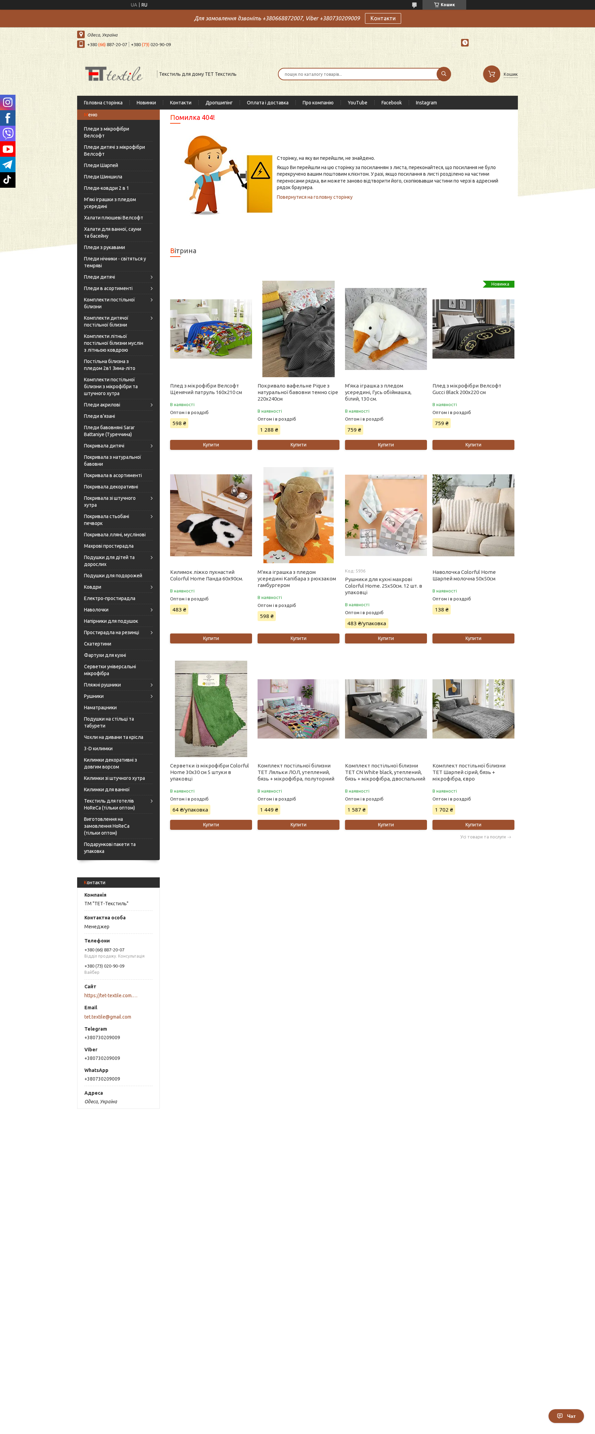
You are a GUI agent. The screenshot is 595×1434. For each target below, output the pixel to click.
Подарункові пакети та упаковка (110, 848)
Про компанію (318, 102)
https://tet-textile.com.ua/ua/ (111, 995)
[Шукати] (444, 74)
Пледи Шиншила (103, 176)
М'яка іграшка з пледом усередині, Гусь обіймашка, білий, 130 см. (378, 392)
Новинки (146, 102)
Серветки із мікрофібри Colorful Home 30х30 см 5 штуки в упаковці (209, 772)
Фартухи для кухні (105, 655)
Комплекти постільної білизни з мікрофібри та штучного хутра (111, 386)
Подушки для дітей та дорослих (109, 561)
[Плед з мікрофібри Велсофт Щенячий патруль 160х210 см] (211, 329)
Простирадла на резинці (111, 632)
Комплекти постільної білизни (109, 303)
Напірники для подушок (111, 621)
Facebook (392, 102)
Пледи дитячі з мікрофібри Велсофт (114, 150)
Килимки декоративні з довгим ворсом (110, 763)
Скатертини (97, 644)
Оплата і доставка (268, 102)
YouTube (357, 102)
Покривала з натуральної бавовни (112, 460)
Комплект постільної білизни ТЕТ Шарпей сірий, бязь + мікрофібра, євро (468, 772)
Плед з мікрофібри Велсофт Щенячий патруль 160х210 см (206, 389)
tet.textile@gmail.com (107, 1017)
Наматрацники (100, 707)
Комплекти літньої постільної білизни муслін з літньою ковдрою (113, 343)
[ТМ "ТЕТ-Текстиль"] (114, 73)
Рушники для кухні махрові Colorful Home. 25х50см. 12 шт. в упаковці (383, 585)
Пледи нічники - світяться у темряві (115, 262)
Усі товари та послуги (483, 837)
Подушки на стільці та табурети (109, 722)
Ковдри (92, 587)
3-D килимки (98, 748)
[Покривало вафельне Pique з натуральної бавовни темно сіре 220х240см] (298, 329)
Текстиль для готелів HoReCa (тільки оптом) (109, 804)
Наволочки (96, 609)
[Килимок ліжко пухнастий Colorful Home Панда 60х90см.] (211, 515)
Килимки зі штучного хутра (114, 778)
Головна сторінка (103, 102)
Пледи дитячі (99, 277)
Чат (571, 1416)
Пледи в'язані (99, 416)
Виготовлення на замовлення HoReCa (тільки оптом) (106, 826)
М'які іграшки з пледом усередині (110, 203)
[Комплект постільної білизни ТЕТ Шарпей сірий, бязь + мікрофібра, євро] (473, 709)
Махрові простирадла (109, 546)
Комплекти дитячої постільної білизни (106, 321)
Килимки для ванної (107, 789)
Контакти (383, 18)
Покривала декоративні (111, 486)
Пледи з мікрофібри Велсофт (106, 132)
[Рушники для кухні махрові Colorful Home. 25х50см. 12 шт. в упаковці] (386, 515)
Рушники (94, 696)
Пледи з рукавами (104, 247)
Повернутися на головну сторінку (315, 197)
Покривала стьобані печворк (106, 520)
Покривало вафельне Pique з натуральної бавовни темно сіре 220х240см (298, 392)
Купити (211, 444)
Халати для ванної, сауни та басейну (112, 232)
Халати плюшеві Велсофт (113, 217)
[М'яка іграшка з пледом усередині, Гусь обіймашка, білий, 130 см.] (386, 329)
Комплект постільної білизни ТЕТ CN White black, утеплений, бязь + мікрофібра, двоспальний (385, 772)
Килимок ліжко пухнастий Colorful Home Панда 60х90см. (206, 575)
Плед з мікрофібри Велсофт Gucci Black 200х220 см (466, 389)
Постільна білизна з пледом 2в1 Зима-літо (109, 365)
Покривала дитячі (104, 445)
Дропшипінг (219, 102)
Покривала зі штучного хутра (110, 501)
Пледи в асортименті (108, 288)
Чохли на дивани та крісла (113, 737)
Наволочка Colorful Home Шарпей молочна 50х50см (464, 575)
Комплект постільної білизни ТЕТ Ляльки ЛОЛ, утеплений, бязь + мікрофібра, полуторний (296, 772)
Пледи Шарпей (101, 165)
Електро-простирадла (109, 598)
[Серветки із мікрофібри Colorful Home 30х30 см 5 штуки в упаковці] (211, 709)
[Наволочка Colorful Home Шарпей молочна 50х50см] (473, 515)
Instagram (426, 102)
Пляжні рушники (102, 685)
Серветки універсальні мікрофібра (110, 670)
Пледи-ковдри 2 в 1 (106, 188)
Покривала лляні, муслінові (115, 534)
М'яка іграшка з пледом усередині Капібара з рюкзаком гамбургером (297, 578)
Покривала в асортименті (113, 475)
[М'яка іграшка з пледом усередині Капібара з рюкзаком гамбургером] (298, 515)
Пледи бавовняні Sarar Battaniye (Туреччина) (109, 431)
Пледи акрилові (102, 404)
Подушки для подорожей (113, 575)
